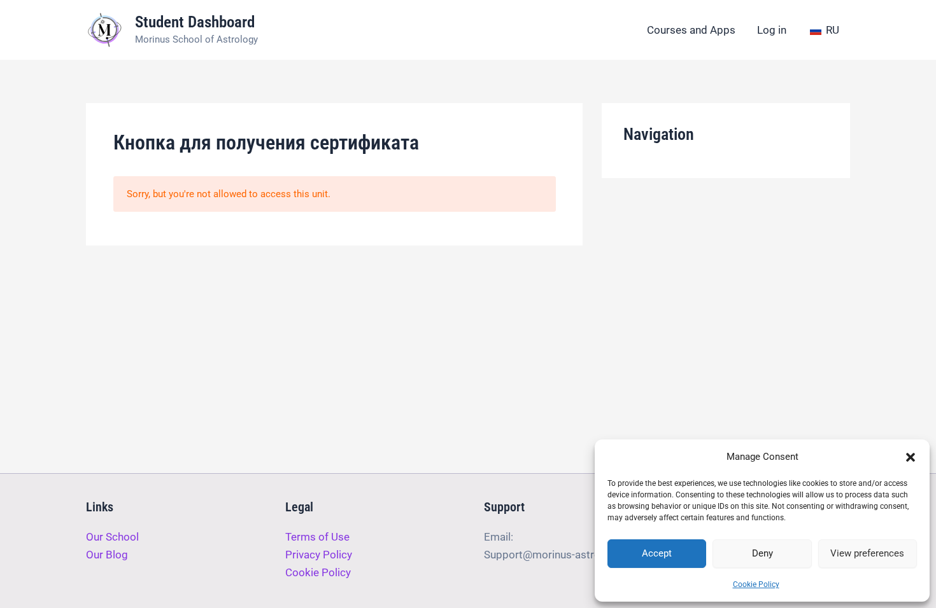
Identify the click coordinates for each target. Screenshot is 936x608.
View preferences (867, 553)
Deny (762, 553)
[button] (910, 457)
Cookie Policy (756, 584)
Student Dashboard (195, 22)
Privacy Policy (318, 554)
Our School (112, 536)
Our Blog (107, 554)
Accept (657, 553)
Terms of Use (317, 536)
